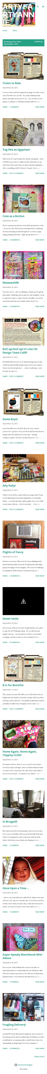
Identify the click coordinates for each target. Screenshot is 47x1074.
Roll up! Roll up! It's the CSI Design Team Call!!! (20, 350)
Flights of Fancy (13, 552)
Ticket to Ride (12, 83)
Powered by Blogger (25, 1065)
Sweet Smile (10, 618)
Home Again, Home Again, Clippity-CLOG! (20, 753)
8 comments (14, 642)
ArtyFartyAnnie (19, 14)
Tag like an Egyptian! (16, 149)
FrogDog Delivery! (14, 1024)
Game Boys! (10, 419)
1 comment (14, 107)
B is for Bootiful (13, 685)
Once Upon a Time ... (16, 888)
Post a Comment (16, 173)
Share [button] (5, 107)
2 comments (14, 240)
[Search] (38, 4)
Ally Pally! (9, 485)
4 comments (14, 1048)
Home (5, 30)
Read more (40, 107)
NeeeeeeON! (11, 282)
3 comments (14, 576)
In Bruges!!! (10, 821)
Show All (39, 41)
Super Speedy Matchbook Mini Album (22, 956)
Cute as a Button (13, 216)
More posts (39, 1057)
